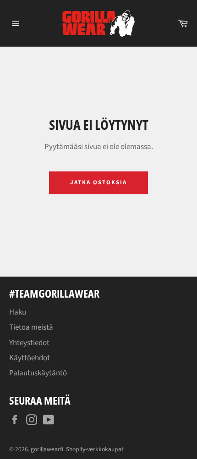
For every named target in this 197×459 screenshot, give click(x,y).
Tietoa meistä (31, 327)
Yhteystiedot (29, 342)
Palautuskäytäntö (38, 373)
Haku (17, 312)
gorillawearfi (47, 449)
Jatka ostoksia (98, 182)
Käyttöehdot (29, 357)
